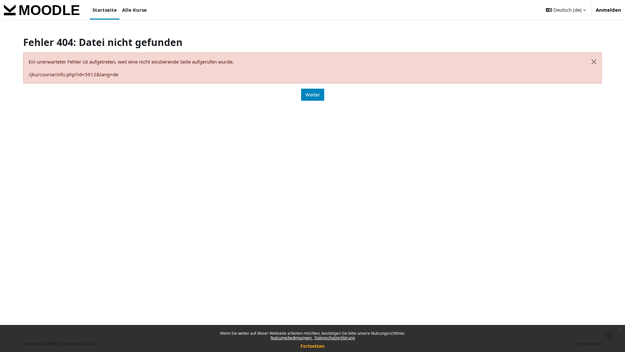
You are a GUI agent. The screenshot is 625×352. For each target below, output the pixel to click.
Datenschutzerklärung (334, 338)
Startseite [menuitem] (104, 10)
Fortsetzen (312, 346)
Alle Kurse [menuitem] (134, 10)
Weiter (312, 94)
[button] (566, 10)
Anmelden (608, 10)
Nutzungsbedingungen (291, 338)
